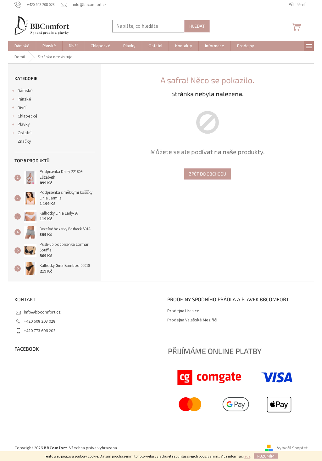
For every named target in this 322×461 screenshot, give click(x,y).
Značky (24, 141)
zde (247, 456)
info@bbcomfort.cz (42, 312)
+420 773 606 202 (39, 331)
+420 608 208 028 (39, 321)
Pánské (24, 99)
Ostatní (24, 133)
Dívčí (22, 108)
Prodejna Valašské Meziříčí (192, 320)
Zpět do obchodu (207, 173)
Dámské (25, 91)
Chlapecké (27, 116)
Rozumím (266, 456)
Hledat (197, 26)
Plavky (24, 124)
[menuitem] (22, 46)
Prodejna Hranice (183, 311)
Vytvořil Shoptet (292, 448)
